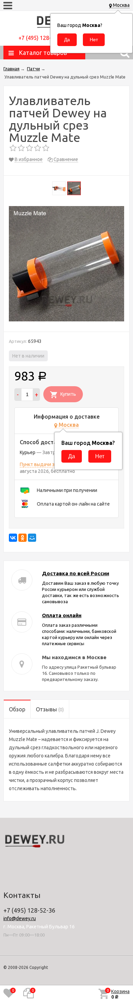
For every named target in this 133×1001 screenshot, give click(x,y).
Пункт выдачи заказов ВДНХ (52, 464)
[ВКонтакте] (13, 538)
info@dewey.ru (19, 918)
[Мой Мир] (32, 538)
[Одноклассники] (22, 538)
